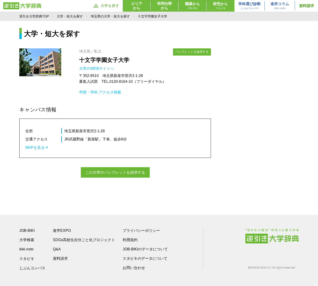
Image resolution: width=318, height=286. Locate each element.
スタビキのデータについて (145, 258)
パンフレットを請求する (192, 51)
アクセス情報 (110, 92)
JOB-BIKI (27, 231)
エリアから (136, 6)
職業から (192, 6)
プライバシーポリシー (141, 231)
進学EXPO (62, 231)
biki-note (26, 249)
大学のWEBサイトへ (97, 68)
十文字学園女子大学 (104, 60)
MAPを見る (35, 148)
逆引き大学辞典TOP (34, 16)
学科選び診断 (249, 6)
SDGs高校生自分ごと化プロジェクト (84, 240)
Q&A (57, 249)
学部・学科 (88, 92)
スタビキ (26, 258)
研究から (220, 6)
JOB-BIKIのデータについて (145, 249)
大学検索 (26, 240)
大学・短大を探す (70, 16)
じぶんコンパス (32, 267)
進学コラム (280, 6)
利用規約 (130, 240)
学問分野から (164, 6)
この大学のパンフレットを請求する (115, 172)
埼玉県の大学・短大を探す (110, 16)
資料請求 (306, 6)
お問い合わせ (134, 268)
